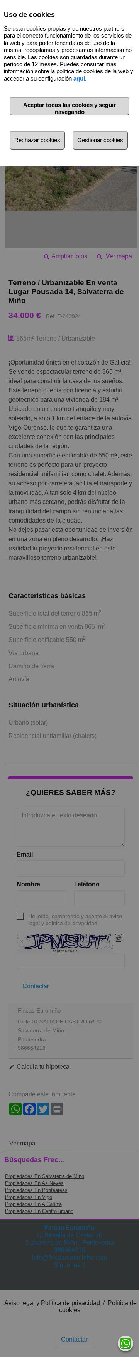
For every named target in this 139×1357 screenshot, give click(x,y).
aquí (79, 78)
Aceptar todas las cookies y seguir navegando (69, 108)
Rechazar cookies (37, 140)
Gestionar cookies (100, 140)
